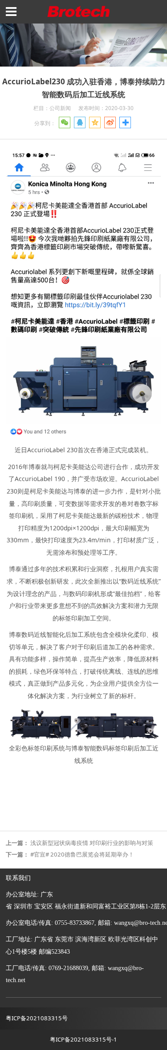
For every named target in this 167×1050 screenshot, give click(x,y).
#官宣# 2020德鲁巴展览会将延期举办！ (82, 854)
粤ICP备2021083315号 (37, 1018)
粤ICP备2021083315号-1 (83, 1039)
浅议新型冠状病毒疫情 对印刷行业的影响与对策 (91, 843)
